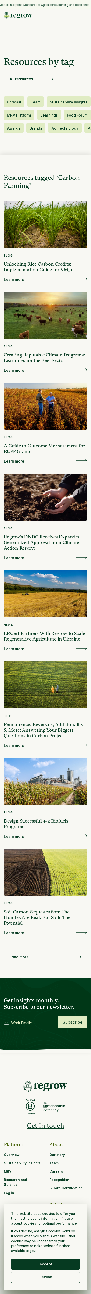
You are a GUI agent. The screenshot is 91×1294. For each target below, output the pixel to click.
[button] (84, 15)
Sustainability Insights (68, 102)
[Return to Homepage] (45, 1086)
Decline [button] (45, 1277)
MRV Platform (19, 115)
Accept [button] (45, 1264)
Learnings (49, 115)
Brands (36, 128)
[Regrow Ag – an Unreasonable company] (53, 1107)
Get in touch (45, 1126)
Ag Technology (64, 128)
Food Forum (77, 115)
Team (36, 102)
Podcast (14, 102)
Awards (13, 128)
